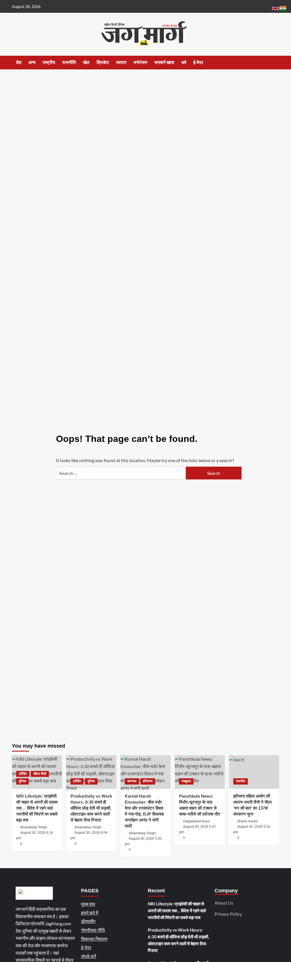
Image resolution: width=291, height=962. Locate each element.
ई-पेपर (198, 62)
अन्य (32, 62)
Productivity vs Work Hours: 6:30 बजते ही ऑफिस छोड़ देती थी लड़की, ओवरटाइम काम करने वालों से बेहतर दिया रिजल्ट (91, 808)
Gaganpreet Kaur (196, 821)
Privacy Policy (228, 914)
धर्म (183, 62)
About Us (224, 902)
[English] (275, 8)
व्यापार (121, 62)
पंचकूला (186, 781)
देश (18, 62)
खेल (86, 62)
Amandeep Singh (33, 827)
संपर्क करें (88, 956)
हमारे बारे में (89, 912)
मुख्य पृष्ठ (88, 904)
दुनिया (22, 781)
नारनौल (240, 781)
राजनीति (69, 62)
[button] (275, 63)
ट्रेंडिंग (23, 774)
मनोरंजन (140, 62)
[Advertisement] (145, 112)
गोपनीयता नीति (93, 930)
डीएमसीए (88, 921)
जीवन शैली (39, 774)
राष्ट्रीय (49, 62)
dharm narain (247, 821)
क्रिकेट (103, 62)
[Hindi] (283, 8)
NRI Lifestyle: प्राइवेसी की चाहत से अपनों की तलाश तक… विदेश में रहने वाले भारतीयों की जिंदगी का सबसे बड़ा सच (37, 808)
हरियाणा (148, 781)
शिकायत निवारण (94, 939)
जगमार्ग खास (164, 62)
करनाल (131, 781)
